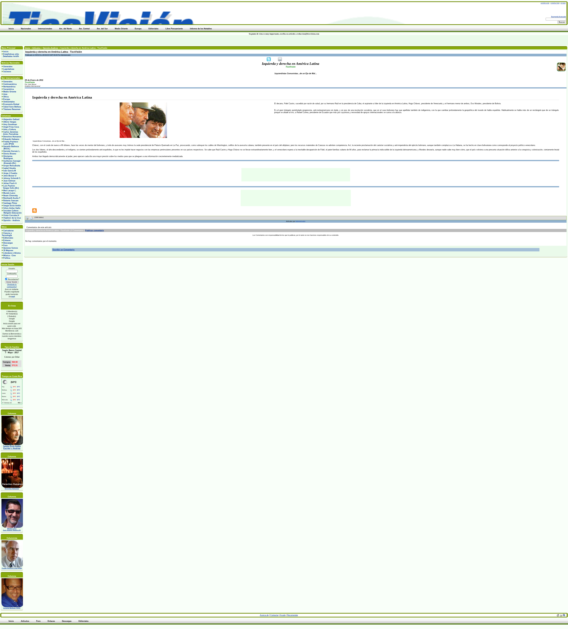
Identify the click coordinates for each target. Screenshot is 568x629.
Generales (7, 66)
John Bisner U (9, 176)
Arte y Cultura (9, 129)
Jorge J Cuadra (10, 173)
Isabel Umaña (9, 168)
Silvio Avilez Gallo (11, 208)
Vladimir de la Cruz (12, 218)
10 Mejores (8, 250)
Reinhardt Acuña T (11, 198)
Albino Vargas (9, 122)
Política (6, 258)
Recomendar (292, 615)
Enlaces (7, 240)
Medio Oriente (9, 92)
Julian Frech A (10, 183)
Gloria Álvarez (9, 154)
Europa (6, 99)
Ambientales (9, 102)
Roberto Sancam (10, 200)
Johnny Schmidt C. (12, 178)
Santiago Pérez (10, 203)
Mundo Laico (9, 193)
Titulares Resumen (11, 109)
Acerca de (545, 3)
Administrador (300, 221)
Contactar (555, 3)
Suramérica (8, 89)
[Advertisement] (136, 40)
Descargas (8, 243)
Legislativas (8, 69)
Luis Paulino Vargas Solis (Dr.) (10, 187)
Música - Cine (9, 255)
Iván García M (9, 171)
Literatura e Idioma (12, 253)
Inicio (5, 51)
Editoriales (8, 238)
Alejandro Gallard (11, 119)
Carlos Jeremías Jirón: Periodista (10, 133)
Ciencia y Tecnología (7, 234)
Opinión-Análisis (50, 48)
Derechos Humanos (12, 137)
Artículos (36, 48)
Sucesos (7, 71)
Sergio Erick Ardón (12, 205)
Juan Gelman (9, 181)
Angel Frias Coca (11, 127)
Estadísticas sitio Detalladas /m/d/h (10, 55)
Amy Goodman (10, 124)
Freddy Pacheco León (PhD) (10, 143)
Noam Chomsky (10, 195)
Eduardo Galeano (11, 139)
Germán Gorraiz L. (11, 151)
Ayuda (563, 3)
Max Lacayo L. (9, 190)
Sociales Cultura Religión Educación (12, 212)
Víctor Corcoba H (11, 215)
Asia (5, 94)
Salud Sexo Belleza (12, 107)
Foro (5, 245)
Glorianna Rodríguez (7, 157)
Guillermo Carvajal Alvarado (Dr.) (11, 162)
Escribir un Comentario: (64, 250)
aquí (13, 297)
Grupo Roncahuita (11, 166)
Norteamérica (9, 87)
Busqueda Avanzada (558, 16)
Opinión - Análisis (11, 220)
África (6, 97)
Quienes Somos (10, 248)
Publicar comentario (94, 230)
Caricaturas (8, 230)
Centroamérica (10, 84)
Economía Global (11, 104)
